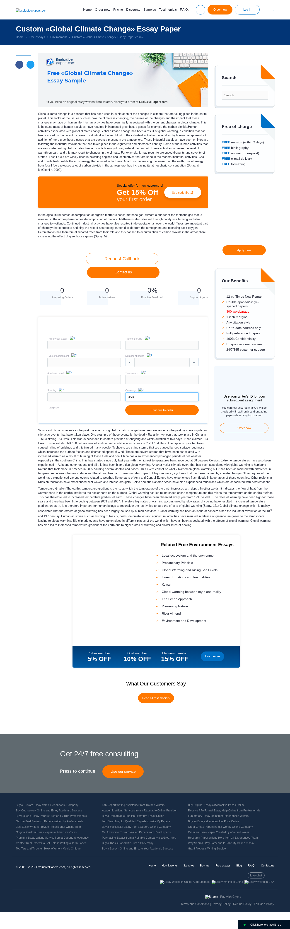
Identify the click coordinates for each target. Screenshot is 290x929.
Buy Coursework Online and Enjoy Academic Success (49, 810)
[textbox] (162, 345)
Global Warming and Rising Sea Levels (190, 570)
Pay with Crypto (230, 896)
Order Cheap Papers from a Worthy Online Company (220, 826)
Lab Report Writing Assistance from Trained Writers (133, 805)
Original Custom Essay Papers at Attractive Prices (46, 832)
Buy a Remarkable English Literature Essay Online (133, 816)
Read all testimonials (156, 698)
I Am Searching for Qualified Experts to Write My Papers (136, 821)
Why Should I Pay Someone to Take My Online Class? (221, 843)
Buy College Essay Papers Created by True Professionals (51, 816)
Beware (205, 865)
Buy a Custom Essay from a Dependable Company (47, 805)
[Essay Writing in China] (227, 881)
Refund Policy (242, 904)
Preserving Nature (175, 606)
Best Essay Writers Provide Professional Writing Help (48, 826)
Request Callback (122, 258)
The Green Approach (177, 599)
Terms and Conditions (195, 904)
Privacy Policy (221, 904)
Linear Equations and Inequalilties (186, 577)
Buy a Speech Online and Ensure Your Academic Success (137, 848)
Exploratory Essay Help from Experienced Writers (218, 816)
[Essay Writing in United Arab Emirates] (185, 881)
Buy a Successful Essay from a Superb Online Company (136, 826)
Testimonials (168, 9)
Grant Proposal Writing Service (207, 848)
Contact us (123, 272)
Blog (239, 865)
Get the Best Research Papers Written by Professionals (49, 821)
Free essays (222, 865)
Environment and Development (184, 621)
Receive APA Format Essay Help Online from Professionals (224, 810)
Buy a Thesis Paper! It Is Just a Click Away (127, 843)
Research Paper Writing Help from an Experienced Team (223, 837)
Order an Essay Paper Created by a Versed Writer (218, 832)
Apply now (244, 250)
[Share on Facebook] (19, 65)
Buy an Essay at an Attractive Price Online (213, 821)
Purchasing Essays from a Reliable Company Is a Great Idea (139, 837)
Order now (102, 9)
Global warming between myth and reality (191, 592)
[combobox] (162, 348)
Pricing (118, 9)
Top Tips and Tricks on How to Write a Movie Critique (48, 848)
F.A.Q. (184, 9)
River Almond (171, 613)
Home (87, 9)
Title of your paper (57, 338)
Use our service (123, 771)
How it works (169, 865)
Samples (149, 9)
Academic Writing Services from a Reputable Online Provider (139, 810)
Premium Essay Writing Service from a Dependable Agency (52, 837)
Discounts (133, 9)
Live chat (256, 875)
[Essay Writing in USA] (259, 881)
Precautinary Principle (177, 563)
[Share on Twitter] (30, 65)
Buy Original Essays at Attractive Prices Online (216, 805)
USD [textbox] (131, 397)
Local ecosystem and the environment (189, 555)
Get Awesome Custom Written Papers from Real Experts (136, 832)
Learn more (212, 656)
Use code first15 (182, 192)
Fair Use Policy (264, 904)
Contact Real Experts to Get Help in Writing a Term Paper (51, 843)
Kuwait (166, 584)
